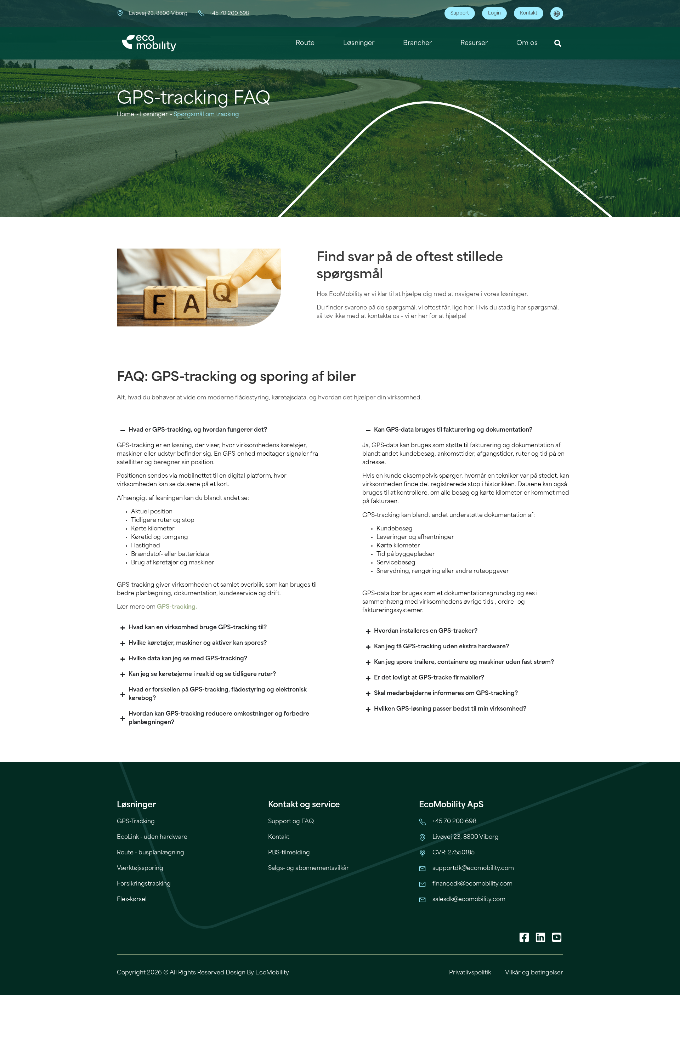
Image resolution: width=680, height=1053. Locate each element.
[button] (558, 43)
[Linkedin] (540, 937)
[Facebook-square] (524, 937)
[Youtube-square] (556, 937)
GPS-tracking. (177, 607)
